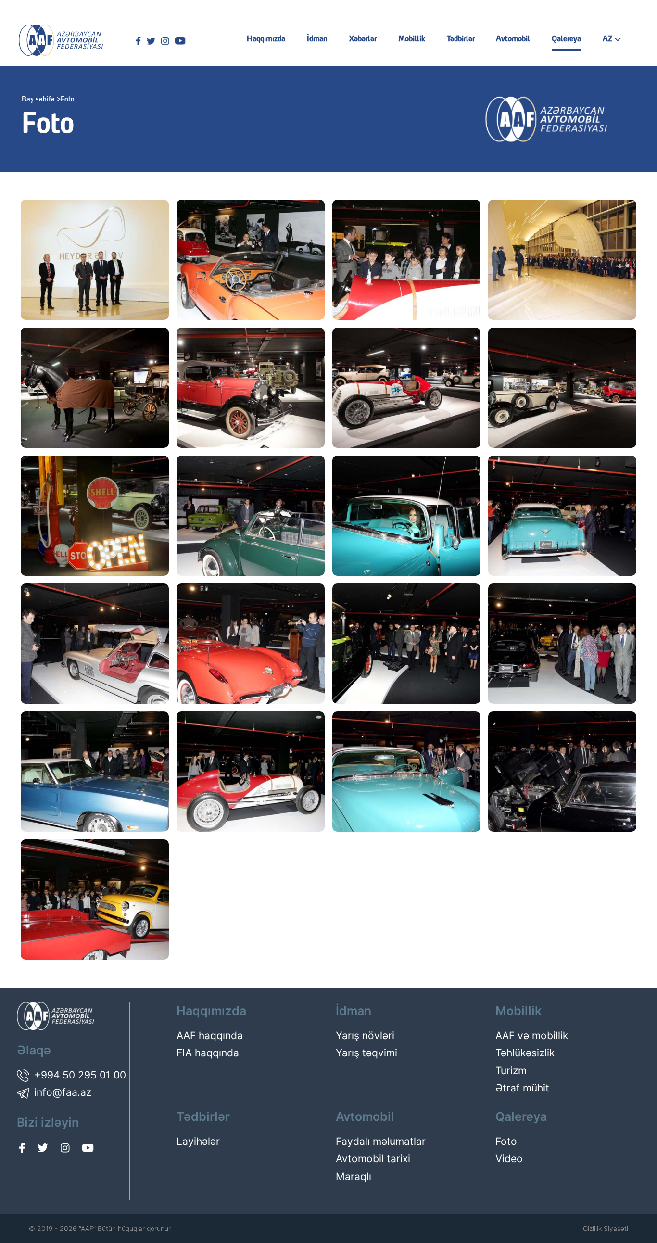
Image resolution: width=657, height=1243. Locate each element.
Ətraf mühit (522, 1088)
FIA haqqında (208, 1053)
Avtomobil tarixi (373, 1159)
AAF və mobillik (531, 1035)
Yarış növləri (365, 1035)
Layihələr (198, 1141)
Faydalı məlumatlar (381, 1141)
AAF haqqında (210, 1035)
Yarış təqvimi (366, 1053)
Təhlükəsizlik (525, 1053)
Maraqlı (353, 1176)
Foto (506, 1141)
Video (509, 1159)
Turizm (511, 1071)
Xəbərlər (363, 39)
